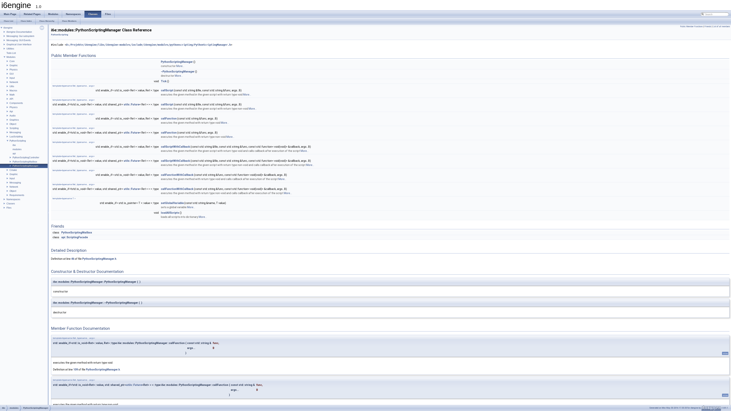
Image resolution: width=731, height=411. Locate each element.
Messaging (15, 132)
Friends (708, 26)
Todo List (11, 53)
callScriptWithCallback (175, 146)
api (14, 153)
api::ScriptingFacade (74, 237)
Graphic (14, 65)
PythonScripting (18, 140)
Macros (13, 90)
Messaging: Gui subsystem (20, 36)
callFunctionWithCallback (177, 174)
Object (13, 124)
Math (12, 94)
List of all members (721, 26)
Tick (164, 81)
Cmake (13, 170)
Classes (10, 203)
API (11, 99)
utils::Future (131, 104)
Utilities (10, 48)
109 (75, 369)
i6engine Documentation (19, 32)
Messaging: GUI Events (18, 40)
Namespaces (13, 199)
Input (12, 78)
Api (11, 111)
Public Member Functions (691, 26)
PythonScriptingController (26, 157)
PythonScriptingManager (25, 166)
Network (14, 82)
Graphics (14, 120)
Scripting (14, 128)
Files (8, 207)
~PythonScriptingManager (178, 71)
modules (17, 149)
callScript (167, 90)
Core (12, 61)
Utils (12, 86)
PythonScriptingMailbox (25, 161)
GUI (12, 73)
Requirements (17, 195)
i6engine (8, 27)
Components (16, 103)
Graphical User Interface (19, 44)
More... (180, 66)
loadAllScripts (170, 212)
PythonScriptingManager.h (99, 258)
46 (72, 258)
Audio (13, 115)
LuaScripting (16, 136)
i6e (14, 145)
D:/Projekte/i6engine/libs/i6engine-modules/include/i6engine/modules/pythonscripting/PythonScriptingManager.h (148, 44)
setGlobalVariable (172, 203)
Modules (10, 57)
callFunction (169, 118)
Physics (14, 69)
